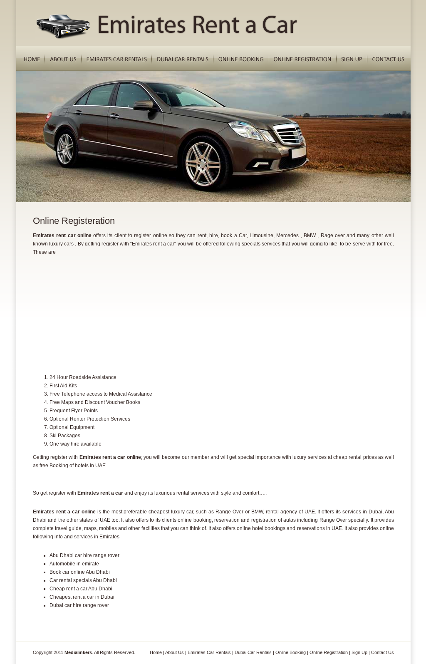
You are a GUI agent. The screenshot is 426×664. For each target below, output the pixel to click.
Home (156, 652)
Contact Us (382, 652)
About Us (174, 652)
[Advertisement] (95, 308)
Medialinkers (78, 652)
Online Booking (290, 652)
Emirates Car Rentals (209, 652)
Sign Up (359, 652)
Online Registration (329, 652)
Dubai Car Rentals (253, 652)
